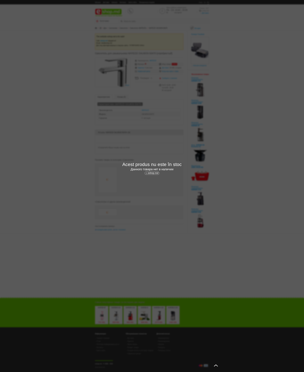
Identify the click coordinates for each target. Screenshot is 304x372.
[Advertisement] (152, 193)
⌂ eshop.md (152, 173)
